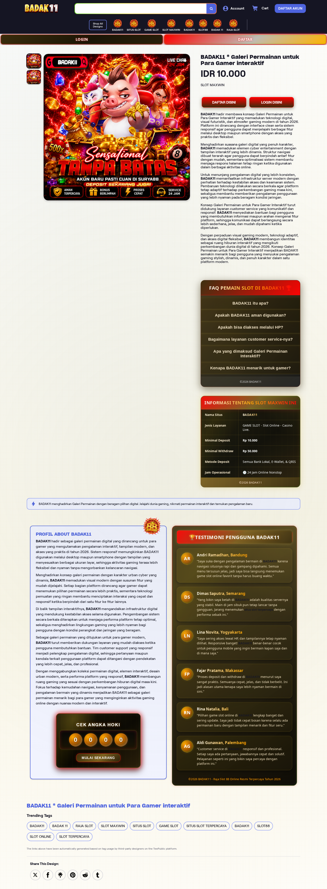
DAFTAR (245, 39)
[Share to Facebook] (47, 875)
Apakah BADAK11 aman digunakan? (250, 315)
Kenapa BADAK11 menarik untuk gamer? (250, 368)
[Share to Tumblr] (97, 875)
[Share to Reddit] (85, 875)
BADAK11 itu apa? (250, 303)
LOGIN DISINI (271, 102)
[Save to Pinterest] (72, 875)
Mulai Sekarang (98, 758)
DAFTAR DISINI (224, 102)
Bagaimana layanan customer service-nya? (250, 339)
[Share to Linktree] (60, 875)
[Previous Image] (47, 128)
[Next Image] (186, 128)
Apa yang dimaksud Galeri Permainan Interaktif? (250, 353)
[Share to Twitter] (35, 875)
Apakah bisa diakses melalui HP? (250, 327)
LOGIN (82, 39)
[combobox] (141, 9)
